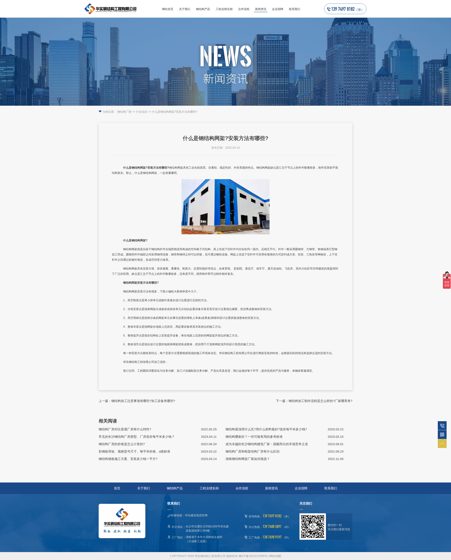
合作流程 (243, 9)
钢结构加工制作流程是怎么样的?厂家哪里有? (320, 401)
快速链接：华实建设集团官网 (189, 515)
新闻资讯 (260, 9)
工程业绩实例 (224, 9)
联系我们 (294, 9)
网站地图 (275, 556)
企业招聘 (277, 9)
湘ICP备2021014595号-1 (254, 556)
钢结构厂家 (124, 111)
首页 (117, 488)
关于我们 (184, 9)
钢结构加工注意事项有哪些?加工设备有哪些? (143, 401)
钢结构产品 (203, 9)
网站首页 (167, 9)
